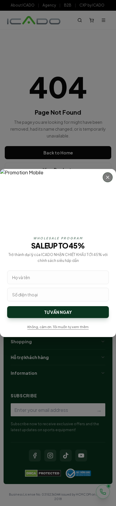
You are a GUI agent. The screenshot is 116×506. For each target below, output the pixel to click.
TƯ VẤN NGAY (58, 312)
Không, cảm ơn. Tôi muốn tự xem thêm (58, 327)
